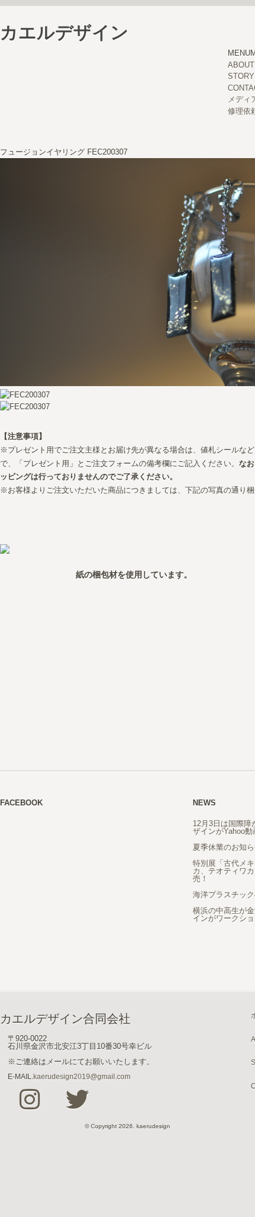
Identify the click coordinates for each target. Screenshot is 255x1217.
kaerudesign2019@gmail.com (81, 1076)
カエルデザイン (64, 32)
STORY (241, 76)
